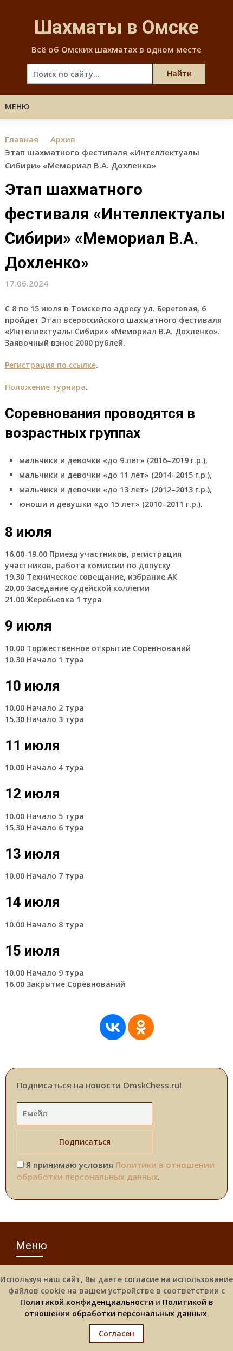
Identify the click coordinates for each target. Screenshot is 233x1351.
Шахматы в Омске (116, 27)
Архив (62, 139)
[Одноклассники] (141, 1027)
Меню (17, 106)
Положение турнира (45, 387)
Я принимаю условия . (116, 1171)
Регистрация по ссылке (50, 365)
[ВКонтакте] (113, 1027)
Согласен (116, 1333)
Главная (21, 139)
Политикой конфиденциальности (86, 1302)
